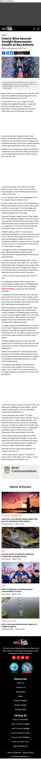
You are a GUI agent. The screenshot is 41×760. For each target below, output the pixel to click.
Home (4, 35)
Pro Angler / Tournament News (12, 516)
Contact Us (20, 687)
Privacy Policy (28, 752)
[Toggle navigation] (38, 28)
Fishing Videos (20, 709)
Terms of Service (14, 752)
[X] (18, 657)
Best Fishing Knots (20, 746)
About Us (20, 683)
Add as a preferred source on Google (22, 53)
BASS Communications (24, 469)
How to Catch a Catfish (20, 733)
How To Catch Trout (20, 742)
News (3, 551)
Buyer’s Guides (20, 705)
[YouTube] (22, 657)
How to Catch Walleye (20, 737)
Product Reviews (20, 700)
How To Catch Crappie (20, 724)
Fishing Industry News (9, 621)
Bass (3, 586)
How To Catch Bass (20, 719)
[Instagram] (27, 657)
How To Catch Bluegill (20, 728)
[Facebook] (14, 657)
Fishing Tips (20, 692)
